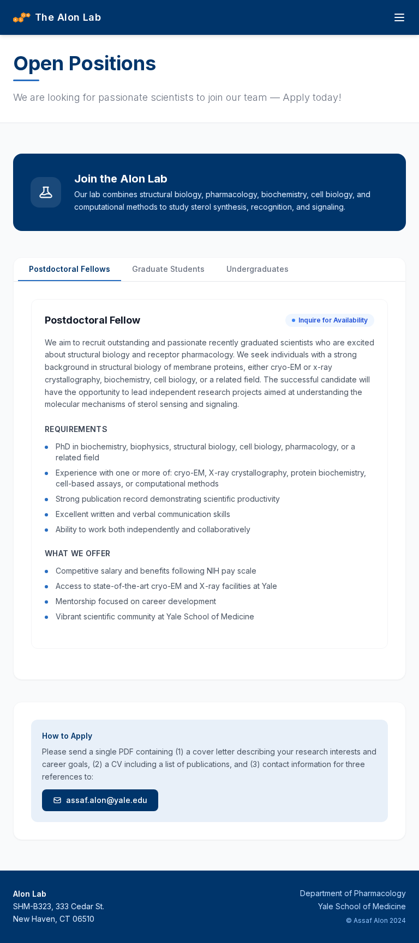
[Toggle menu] (399, 17)
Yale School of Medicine (362, 906)
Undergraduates (257, 268)
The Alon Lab (68, 17)
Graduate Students (168, 268)
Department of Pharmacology (353, 893)
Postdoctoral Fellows (69, 268)
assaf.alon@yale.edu (106, 800)
